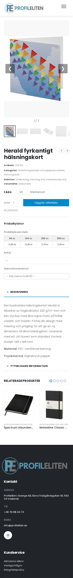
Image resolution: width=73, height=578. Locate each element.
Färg (7, 192)
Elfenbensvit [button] (37, 192)
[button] (51, 381)
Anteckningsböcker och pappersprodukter (41, 170)
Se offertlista (11, 210)
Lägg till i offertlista (46, 203)
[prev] (61, 150)
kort (43, 179)
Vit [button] (21, 192)
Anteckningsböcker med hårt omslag (22, 424)
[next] (67, 150)
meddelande (53, 179)
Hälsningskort (11, 174)
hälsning (35, 179)
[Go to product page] (18, 405)
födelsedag (22, 179)
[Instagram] (8, 535)
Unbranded (24, 183)
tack (64, 179)
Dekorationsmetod (16, 268)
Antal (7, 202)
